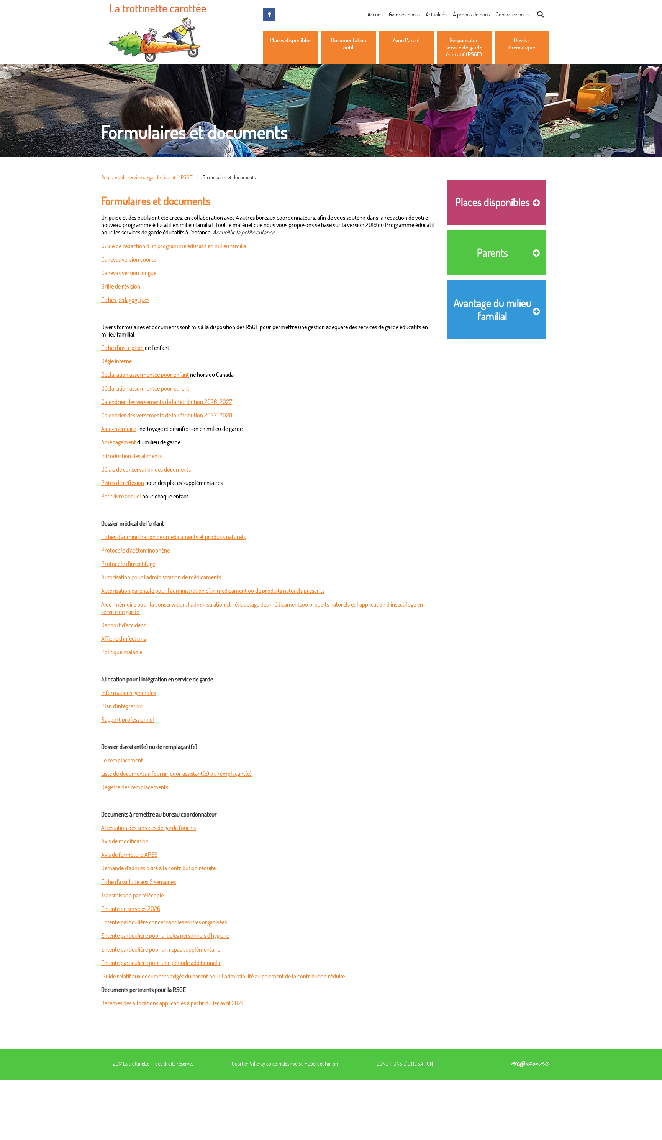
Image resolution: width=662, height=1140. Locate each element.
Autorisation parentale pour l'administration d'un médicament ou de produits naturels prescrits (212, 590)
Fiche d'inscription (122, 347)
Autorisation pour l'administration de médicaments (161, 577)
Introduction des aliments (131, 456)
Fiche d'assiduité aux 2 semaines (138, 882)
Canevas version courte (128, 259)
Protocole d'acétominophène (135, 550)
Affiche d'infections (123, 638)
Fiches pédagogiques (125, 299)
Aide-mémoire (118, 428)
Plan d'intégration (122, 706)
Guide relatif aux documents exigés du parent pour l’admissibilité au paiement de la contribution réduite (223, 976)
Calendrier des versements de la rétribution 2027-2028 (166, 415)
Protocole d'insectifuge (128, 563)
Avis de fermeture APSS (129, 854)
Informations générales (128, 692)
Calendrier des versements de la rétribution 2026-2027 (166, 402)
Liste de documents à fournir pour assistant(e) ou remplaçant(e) (176, 773)
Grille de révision (120, 286)
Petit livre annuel (121, 496)
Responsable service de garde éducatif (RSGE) (147, 177)
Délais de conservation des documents (146, 469)
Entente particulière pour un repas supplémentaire (160, 949)
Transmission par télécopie (132, 895)
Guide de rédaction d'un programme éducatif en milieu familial (174, 246)
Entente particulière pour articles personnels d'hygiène (165, 935)
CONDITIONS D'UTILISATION (405, 1063)
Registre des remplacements (134, 787)
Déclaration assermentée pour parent (145, 388)
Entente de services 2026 (130, 908)
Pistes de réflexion (122, 482)
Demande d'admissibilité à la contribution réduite (158, 868)
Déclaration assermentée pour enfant (145, 374)
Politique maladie (121, 652)
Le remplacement (122, 760)
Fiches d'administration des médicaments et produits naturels (173, 537)
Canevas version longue (128, 273)
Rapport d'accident (123, 625)
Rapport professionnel (127, 719)
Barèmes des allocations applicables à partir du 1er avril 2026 (172, 1003)
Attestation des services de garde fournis (148, 827)
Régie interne (116, 361)
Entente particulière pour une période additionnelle (161, 963)
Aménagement (118, 442)
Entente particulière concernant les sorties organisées (164, 922)
